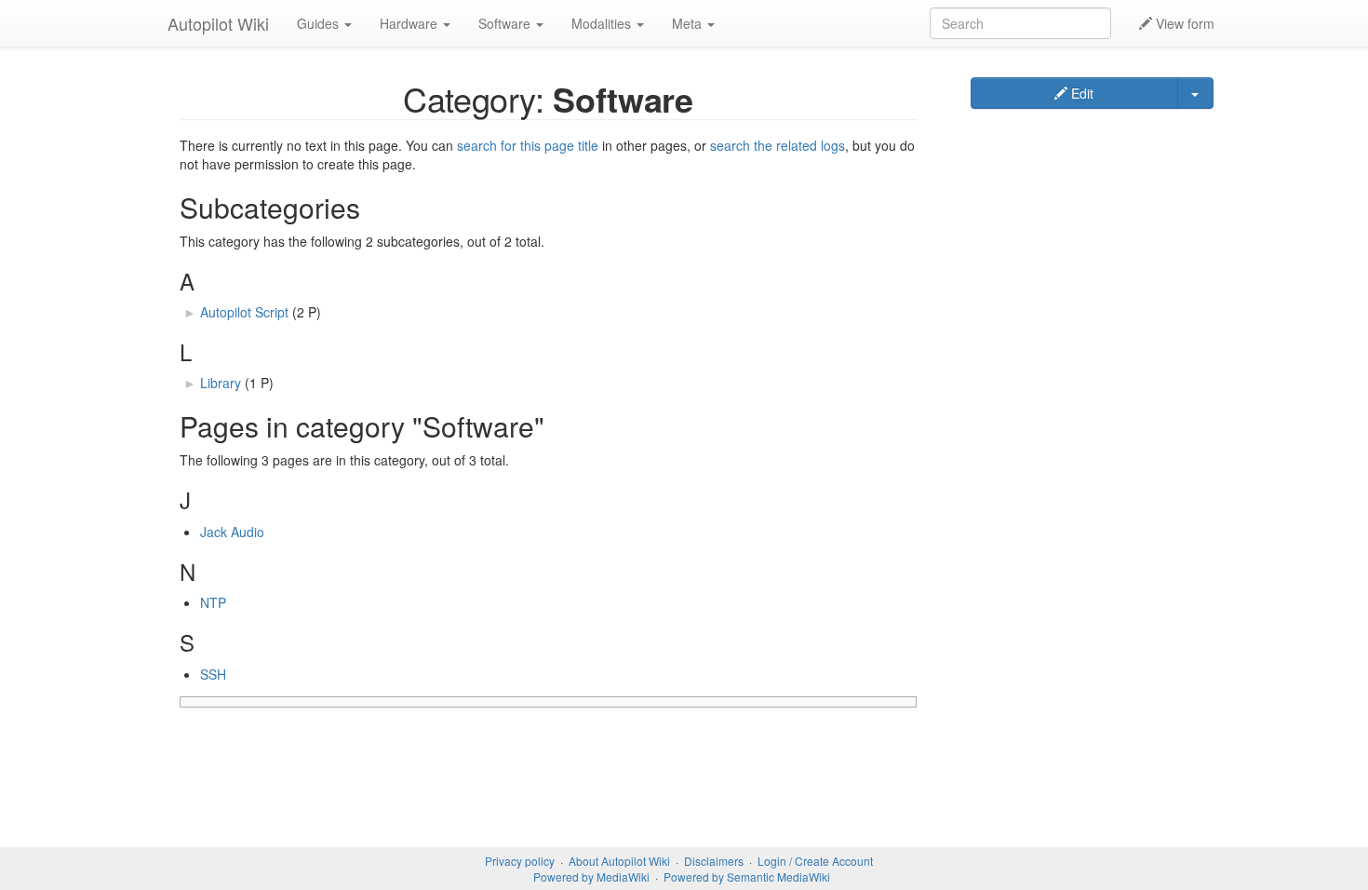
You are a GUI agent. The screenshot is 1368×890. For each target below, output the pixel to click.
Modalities (603, 23)
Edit (1080, 93)
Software (506, 23)
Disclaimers (714, 861)
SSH (213, 674)
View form (1183, 23)
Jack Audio (232, 531)
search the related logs (777, 145)
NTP (213, 602)
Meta (688, 23)
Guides (319, 23)
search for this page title (527, 145)
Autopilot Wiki (218, 23)
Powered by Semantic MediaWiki (747, 876)
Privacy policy (520, 861)
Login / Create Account (815, 861)
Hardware (410, 23)
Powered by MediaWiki (591, 876)
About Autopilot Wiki (619, 861)
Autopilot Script (244, 312)
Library (220, 382)
